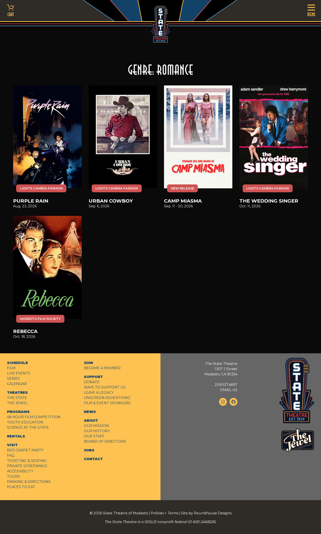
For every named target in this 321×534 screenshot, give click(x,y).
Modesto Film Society (40, 319)
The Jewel (17, 403)
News (90, 412)
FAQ (10, 455)
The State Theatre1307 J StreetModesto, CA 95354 (220, 369)
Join (88, 363)
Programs (18, 412)
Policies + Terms (164, 513)
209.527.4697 (226, 385)
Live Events (18, 373)
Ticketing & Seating (27, 461)
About (91, 420)
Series (13, 378)
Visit (12, 445)
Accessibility (20, 471)
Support (93, 377)
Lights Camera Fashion (41, 188)
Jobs (89, 450)
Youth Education (25, 422)
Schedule (17, 363)
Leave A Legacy (99, 392)
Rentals (16, 436)
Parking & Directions (29, 482)
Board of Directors (105, 441)
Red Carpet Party (25, 450)
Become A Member (102, 368)
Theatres (17, 392)
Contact (93, 459)
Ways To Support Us (105, 387)
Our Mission (96, 426)
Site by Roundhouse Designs (206, 513)
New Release (182, 188)
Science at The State (28, 427)
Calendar (17, 384)
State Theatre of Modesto (125, 513)
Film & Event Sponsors (107, 403)
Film (11, 368)
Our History (97, 431)
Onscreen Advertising (107, 398)
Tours (13, 476)
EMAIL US (228, 390)
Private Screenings (27, 466)
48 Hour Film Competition (33, 417)
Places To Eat (21, 487)
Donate (92, 382)
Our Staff (94, 436)
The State (17, 398)
